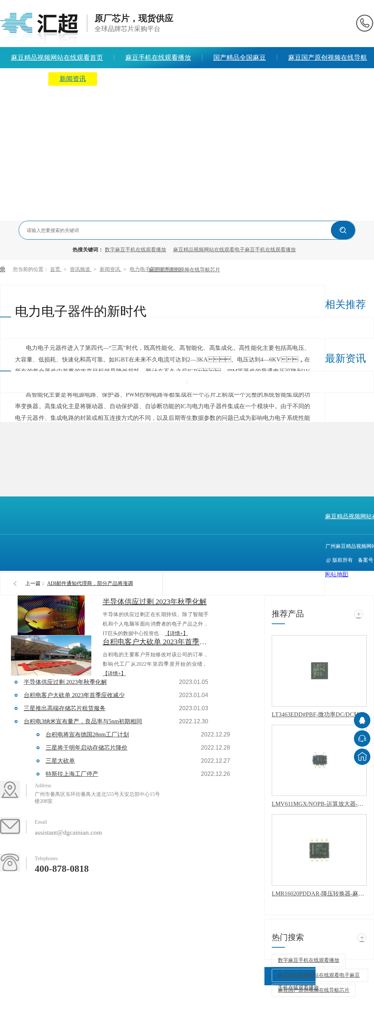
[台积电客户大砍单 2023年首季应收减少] (51, 655)
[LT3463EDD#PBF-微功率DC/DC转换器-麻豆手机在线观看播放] (319, 670)
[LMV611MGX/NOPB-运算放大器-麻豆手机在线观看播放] (319, 760)
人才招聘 (235, 78)
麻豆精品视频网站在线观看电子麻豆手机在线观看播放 (234, 249)
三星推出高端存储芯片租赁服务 (65, 708)
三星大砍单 (60, 761)
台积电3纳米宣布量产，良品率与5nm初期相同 (83, 721)
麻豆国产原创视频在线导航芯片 (184, 269)
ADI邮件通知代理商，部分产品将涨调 (90, 583)
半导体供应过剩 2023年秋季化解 (155, 602)
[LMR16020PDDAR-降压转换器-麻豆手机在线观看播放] (319, 850)
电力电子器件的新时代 (155, 269)
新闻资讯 (73, 78)
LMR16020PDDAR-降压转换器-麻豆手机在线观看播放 (319, 893)
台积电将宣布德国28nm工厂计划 (87, 734)
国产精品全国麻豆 (239, 57)
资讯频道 (81, 269)
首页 (56, 269)
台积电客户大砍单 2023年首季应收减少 (156, 642)
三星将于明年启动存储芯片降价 (86, 748)
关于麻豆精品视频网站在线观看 (154, 78)
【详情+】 (176, 633)
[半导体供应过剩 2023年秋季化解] (51, 615)
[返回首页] (362, 757)
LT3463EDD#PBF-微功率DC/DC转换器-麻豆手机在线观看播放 (319, 714)
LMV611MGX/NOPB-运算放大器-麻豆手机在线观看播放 (319, 804)
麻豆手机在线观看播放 (158, 57)
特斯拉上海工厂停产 (72, 774)
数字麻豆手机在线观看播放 (135, 249)
